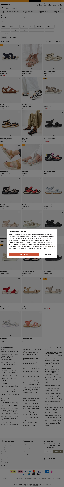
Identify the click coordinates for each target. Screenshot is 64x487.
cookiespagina (50, 246)
